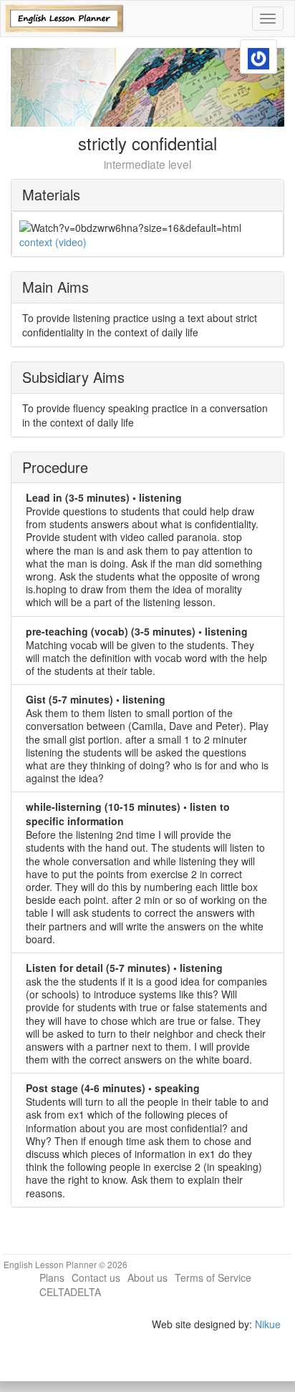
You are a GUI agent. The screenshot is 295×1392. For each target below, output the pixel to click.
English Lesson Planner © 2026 (65, 1264)
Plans (51, 1277)
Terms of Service (213, 1277)
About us (147, 1277)
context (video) (53, 242)
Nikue (268, 1324)
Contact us (96, 1277)
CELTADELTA (70, 1292)
